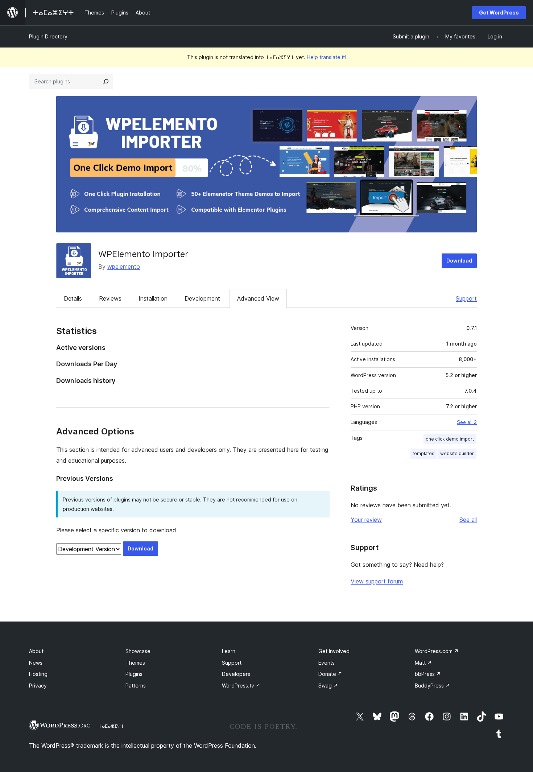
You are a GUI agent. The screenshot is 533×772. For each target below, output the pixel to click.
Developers (236, 674)
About (36, 651)
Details (73, 298)
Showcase (137, 651)
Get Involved (334, 651)
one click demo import (450, 439)
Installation (153, 298)
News (35, 663)
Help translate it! (326, 57)
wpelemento (123, 266)
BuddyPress (432, 685)
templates (423, 453)
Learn (228, 651)
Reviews (110, 298)
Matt (423, 663)
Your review (366, 519)
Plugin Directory (48, 36)
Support (466, 298)
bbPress (428, 674)
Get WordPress (499, 12)
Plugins (133, 674)
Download (459, 260)
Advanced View (258, 298)
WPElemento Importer (143, 254)
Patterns (135, 685)
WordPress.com (437, 651)
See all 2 (467, 422)
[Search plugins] (106, 81)
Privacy (38, 685)
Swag (328, 685)
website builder (457, 453)
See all (468, 519)
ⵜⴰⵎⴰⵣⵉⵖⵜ (111, 726)
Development (202, 298)
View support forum (377, 581)
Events (326, 663)
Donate (330, 674)
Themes (135, 663)
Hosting (38, 674)
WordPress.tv (241, 685)
